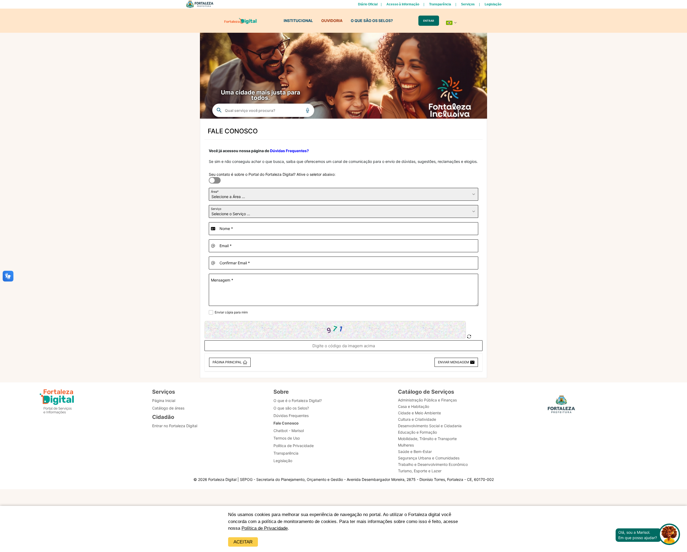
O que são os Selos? (291, 408)
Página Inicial (163, 400)
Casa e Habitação (413, 406)
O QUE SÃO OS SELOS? (372, 20)
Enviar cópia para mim (231, 312)
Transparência (440, 4)
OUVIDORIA (331, 20)
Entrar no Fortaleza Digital (174, 425)
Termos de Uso (286, 438)
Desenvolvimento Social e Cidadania (430, 425)
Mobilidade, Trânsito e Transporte (427, 438)
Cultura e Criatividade (417, 419)
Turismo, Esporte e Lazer (419, 471)
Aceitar (243, 541)
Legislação (493, 4)
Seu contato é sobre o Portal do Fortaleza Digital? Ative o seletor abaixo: (272, 174)
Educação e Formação (417, 432)
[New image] (469, 336)
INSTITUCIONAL (298, 20)
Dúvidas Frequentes (291, 415)
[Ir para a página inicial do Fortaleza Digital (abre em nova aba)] (57, 402)
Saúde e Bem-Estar (415, 451)
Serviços (468, 4)
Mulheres (406, 445)
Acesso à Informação (402, 4)
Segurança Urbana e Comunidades (428, 458)
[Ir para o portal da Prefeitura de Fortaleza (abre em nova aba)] (561, 406)
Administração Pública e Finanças (427, 400)
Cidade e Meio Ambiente (419, 413)
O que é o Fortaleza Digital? (297, 400)
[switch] (211, 177)
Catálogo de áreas (168, 408)
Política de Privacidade (265, 528)
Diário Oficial (368, 4)
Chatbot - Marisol (288, 430)
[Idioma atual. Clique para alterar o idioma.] (451, 23)
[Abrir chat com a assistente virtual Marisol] (669, 535)
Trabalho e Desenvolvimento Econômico (433, 464)
